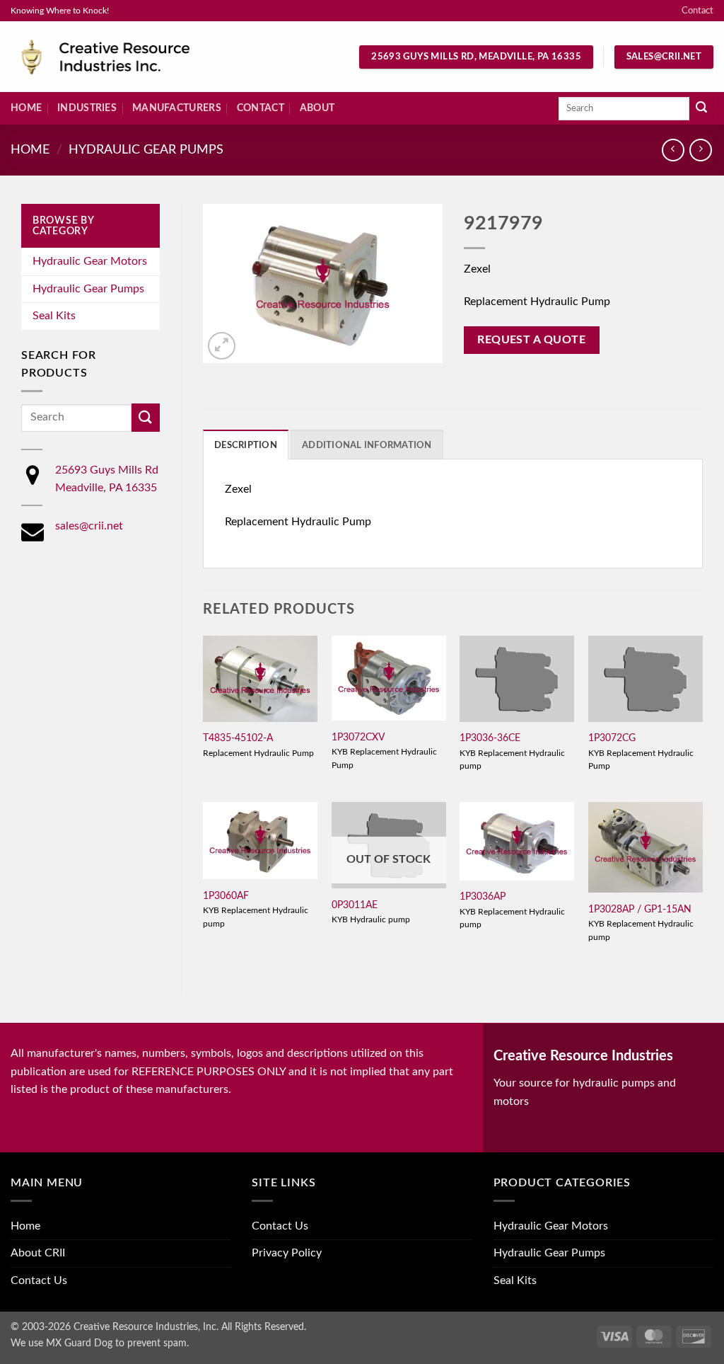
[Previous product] (700, 150)
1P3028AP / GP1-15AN (639, 909)
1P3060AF (226, 895)
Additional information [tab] (367, 445)
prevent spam (157, 1343)
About (317, 108)
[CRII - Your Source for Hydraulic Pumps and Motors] (127, 57)
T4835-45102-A (238, 738)
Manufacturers (176, 108)
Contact (697, 10)
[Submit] (701, 109)
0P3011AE (355, 905)
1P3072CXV (358, 737)
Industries (87, 108)
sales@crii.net (89, 526)
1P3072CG (612, 738)
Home (26, 108)
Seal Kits (54, 315)
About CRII (38, 1253)
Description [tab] (245, 445)
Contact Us (39, 1280)
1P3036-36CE (490, 738)
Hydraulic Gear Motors (90, 261)
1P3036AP (483, 896)
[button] (221, 346)
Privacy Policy (287, 1253)
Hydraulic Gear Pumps (146, 149)
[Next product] (673, 150)
